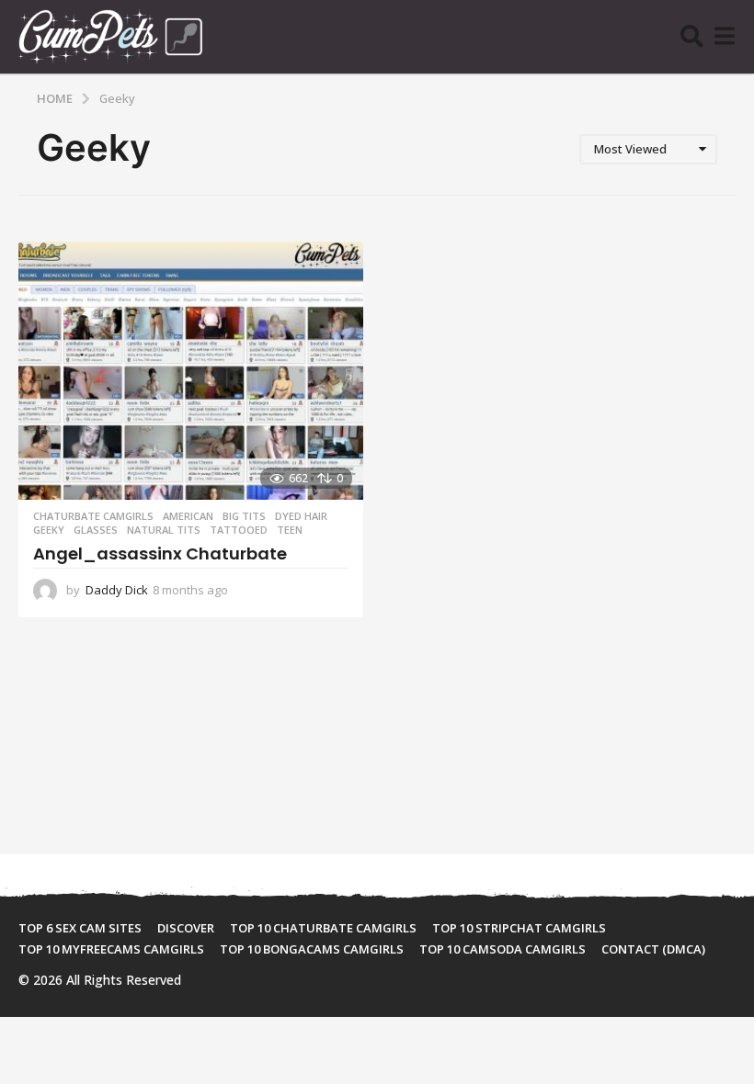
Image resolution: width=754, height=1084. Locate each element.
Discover (185, 928)
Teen (290, 530)
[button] (691, 36)
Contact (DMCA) (653, 949)
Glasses (96, 530)
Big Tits (244, 516)
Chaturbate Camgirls (93, 516)
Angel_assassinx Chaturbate (160, 553)
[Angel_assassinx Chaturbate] (190, 371)
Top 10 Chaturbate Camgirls (323, 928)
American (188, 516)
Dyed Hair (301, 516)
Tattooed (239, 530)
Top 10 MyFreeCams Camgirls (111, 949)
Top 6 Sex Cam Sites (80, 928)
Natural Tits (163, 530)
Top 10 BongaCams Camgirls (312, 949)
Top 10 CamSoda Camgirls (502, 949)
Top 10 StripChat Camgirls (519, 928)
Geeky (48, 530)
